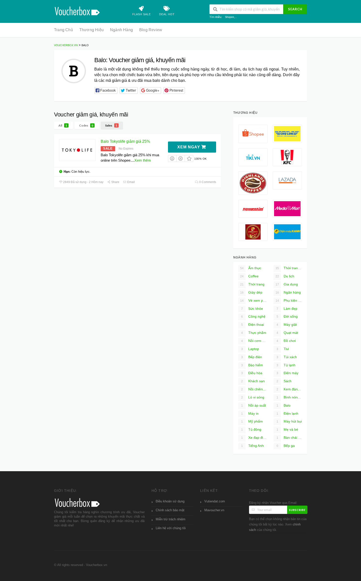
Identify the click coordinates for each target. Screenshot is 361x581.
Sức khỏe (252, 309)
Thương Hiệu (91, 30)
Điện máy (288, 373)
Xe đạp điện (254, 437)
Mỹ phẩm (252, 421)
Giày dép (251, 292)
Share (115, 182)
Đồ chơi (286, 341)
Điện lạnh (288, 413)
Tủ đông (251, 429)
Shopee (229, 16)
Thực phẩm (253, 333)
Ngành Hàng (121, 30)
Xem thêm (142, 160)
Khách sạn (253, 381)
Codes (86, 125)
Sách (284, 381)
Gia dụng (287, 284)
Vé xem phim (253, 300)
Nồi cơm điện (254, 341)
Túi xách (287, 357)
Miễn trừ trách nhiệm (170, 519)
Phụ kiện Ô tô (289, 300)
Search (295, 9)
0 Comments (207, 182)
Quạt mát (287, 333)
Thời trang (252, 284)
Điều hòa (252, 373)
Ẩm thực (250, 268)
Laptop (250, 349)
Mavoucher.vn (214, 510)
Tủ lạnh (286, 365)
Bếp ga (286, 446)
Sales (111, 125)
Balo (284, 405)
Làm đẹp (287, 309)
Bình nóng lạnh (289, 397)
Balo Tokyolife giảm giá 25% (125, 141)
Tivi (283, 349)
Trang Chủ (63, 30)
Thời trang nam (289, 268)
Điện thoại (252, 324)
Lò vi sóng (252, 397)
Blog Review (150, 30)
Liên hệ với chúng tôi (171, 528)
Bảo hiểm (252, 365)
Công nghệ (253, 316)
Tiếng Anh (252, 446)
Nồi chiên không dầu (254, 389)
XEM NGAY (189, 147)
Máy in (250, 413)
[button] (105, 90)
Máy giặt (287, 324)
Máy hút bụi (289, 421)
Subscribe (297, 509)
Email (130, 182)
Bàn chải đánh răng (289, 437)
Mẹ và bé (287, 429)
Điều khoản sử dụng (170, 501)
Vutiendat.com (214, 501)
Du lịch (285, 276)
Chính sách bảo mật (170, 510)
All (62, 125)
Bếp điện (251, 357)
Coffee (249, 276)
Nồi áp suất (253, 405)
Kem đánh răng (289, 389)
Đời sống (287, 316)
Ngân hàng (288, 292)
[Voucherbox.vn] (77, 10)
